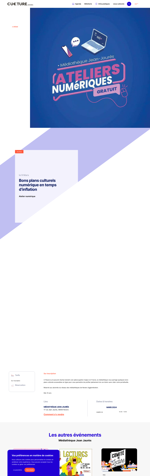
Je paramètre (17, 470)
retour (15, 26)
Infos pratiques (104, 4)
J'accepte (30, 470)
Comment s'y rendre (54, 414)
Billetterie (88, 4)
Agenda (78, 4)
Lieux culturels (118, 4)
